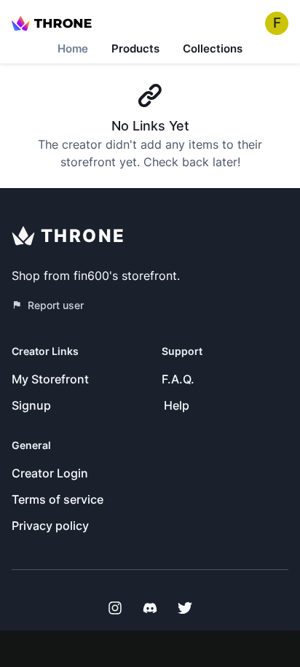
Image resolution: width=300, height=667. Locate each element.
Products (135, 48)
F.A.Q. (178, 379)
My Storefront (50, 379)
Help (176, 405)
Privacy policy (50, 525)
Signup (31, 405)
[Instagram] (115, 608)
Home (73, 48)
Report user (56, 305)
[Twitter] (185, 608)
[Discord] (150, 608)
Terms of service (57, 499)
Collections (212, 48)
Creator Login (50, 473)
